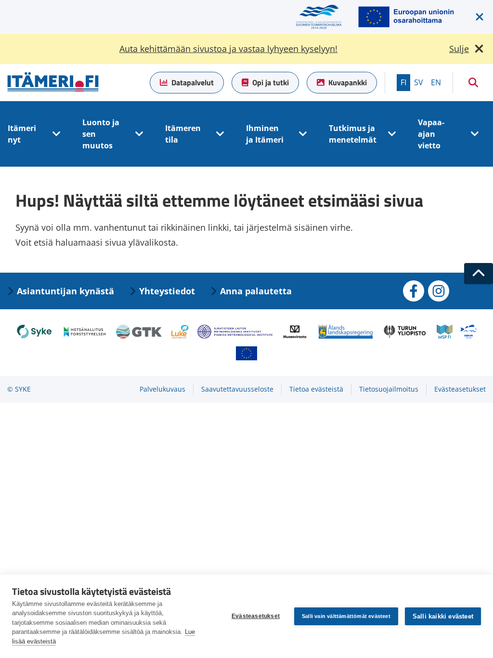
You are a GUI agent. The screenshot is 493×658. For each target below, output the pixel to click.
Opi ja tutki (270, 82)
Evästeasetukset (256, 616)
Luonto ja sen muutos (100, 134)
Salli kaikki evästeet (443, 616)
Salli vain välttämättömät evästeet (346, 616)
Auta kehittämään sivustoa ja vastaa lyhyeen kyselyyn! (228, 48)
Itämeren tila (183, 134)
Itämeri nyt (22, 134)
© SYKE (19, 389)
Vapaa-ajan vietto (431, 134)
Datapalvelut (192, 82)
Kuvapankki (347, 82)
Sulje (459, 48)
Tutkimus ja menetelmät (352, 134)
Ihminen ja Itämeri (265, 134)
